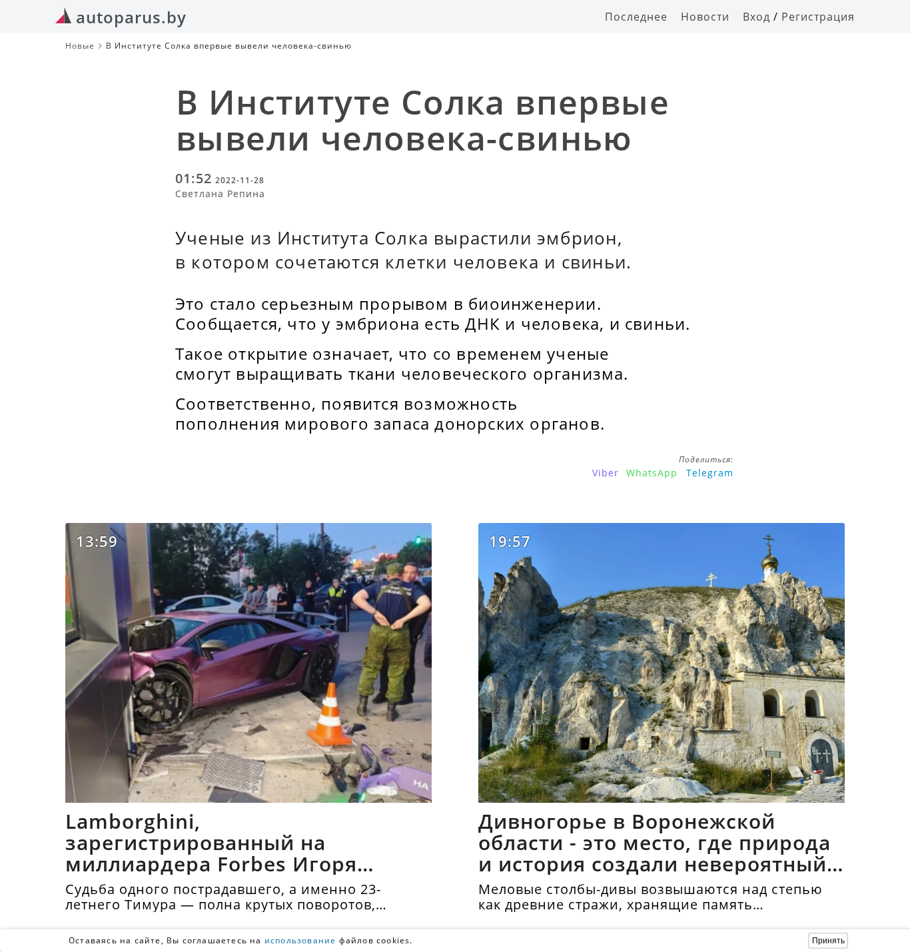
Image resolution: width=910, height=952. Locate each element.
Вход (756, 16)
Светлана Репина (220, 193)
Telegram (709, 472)
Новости (705, 16)
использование (300, 940)
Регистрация (818, 16)
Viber (605, 472)
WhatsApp (652, 472)
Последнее (636, 16)
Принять (828, 940)
